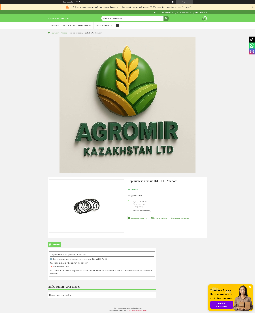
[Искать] (166, 17)
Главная (54, 25)
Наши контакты (104, 25)
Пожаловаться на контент (137, 310)
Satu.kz (139, 308)
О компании (85, 25)
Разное (64, 33)
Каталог (67, 25)
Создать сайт (68, 2)
